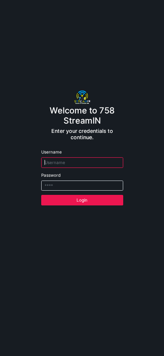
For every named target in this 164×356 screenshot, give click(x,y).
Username (51, 151)
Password (51, 175)
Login (82, 199)
